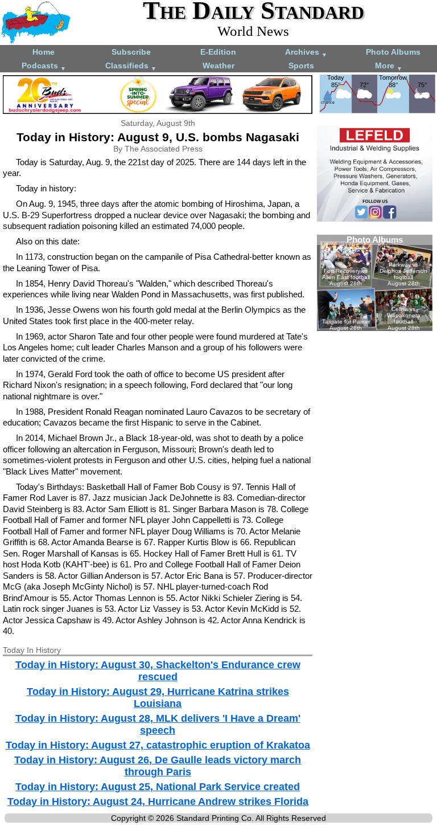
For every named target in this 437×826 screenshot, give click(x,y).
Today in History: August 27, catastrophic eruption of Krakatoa (158, 745)
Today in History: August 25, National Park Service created (157, 786)
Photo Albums (393, 51)
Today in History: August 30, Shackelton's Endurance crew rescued (157, 670)
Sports (301, 65)
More (388, 66)
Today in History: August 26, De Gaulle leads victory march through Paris (157, 766)
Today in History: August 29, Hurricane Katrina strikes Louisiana (158, 697)
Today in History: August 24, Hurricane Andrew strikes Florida (157, 801)
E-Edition (218, 51)
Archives (306, 52)
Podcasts (44, 66)
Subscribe (131, 51)
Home (43, 51)
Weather (218, 65)
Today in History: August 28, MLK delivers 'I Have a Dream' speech (157, 724)
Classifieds (130, 66)
